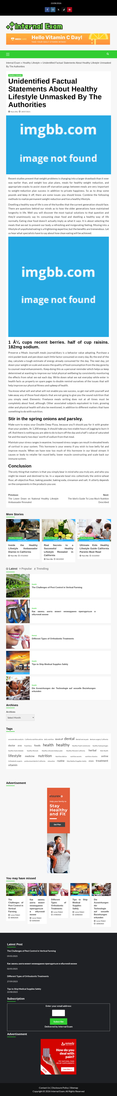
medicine (30, 756)
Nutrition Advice (61, 756)
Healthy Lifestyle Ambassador (52, 751)
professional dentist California (34, 761)
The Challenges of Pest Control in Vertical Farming (57, 587)
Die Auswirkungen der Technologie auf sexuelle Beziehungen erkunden (101, 908)
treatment (102, 760)
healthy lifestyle (32, 751)
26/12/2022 (60, 559)
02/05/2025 (36, 921)
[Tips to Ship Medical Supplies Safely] (18, 662)
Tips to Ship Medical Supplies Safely (50, 664)
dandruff (59, 739)
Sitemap (74, 1087)
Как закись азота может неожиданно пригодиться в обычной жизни (42, 963)
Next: (88, 498)
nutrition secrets (76, 756)
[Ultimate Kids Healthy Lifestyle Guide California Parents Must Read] (94, 530)
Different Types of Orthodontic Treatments (53, 638)
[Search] (108, 54)
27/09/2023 (57, 915)
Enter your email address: (58, 1016)
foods (37, 745)
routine (60, 760)
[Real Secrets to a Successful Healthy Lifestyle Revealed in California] (58, 530)
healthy (63, 744)
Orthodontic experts (15, 761)
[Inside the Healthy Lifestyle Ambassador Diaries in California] (23, 530)
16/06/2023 (100, 924)
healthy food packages (100, 746)
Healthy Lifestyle (31, 63)
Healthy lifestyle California (75, 751)
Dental (34, 635)
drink (20, 746)
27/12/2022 (24, 556)
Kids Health (104, 751)
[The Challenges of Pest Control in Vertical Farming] (18, 585)
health (48, 745)
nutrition (45, 755)
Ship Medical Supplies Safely (76, 761)
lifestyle (14, 755)
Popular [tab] (26, 568)
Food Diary (28, 746)
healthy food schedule (15, 751)
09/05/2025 (14, 918)
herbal (92, 750)
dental (69, 738)
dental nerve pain (82, 739)
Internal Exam (13, 63)
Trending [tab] (42, 568)
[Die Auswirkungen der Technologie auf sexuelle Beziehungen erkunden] (18, 688)
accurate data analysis (16, 739)
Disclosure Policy (60, 1087)
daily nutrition (49, 739)
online (104, 756)
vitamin (12, 765)
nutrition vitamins (91, 756)
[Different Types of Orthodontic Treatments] (18, 636)
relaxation (51, 761)
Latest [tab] (12, 568)
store (91, 761)
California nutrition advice (34, 739)
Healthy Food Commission (81, 746)
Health (34, 584)
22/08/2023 (78, 915)
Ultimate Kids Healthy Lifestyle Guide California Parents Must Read (94, 548)
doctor (11, 745)
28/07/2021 (25, 112)
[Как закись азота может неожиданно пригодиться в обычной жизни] (18, 611)
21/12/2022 (95, 556)
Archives (10, 711)
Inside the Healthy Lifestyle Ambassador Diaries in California (23, 548)
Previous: (33, 498)
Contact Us (44, 1087)
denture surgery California (99, 739)
